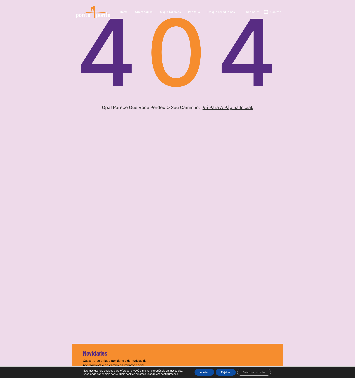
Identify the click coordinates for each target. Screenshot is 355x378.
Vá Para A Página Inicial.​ (228, 107)
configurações (169, 373)
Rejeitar (225, 372)
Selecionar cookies (254, 372)
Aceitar (204, 372)
